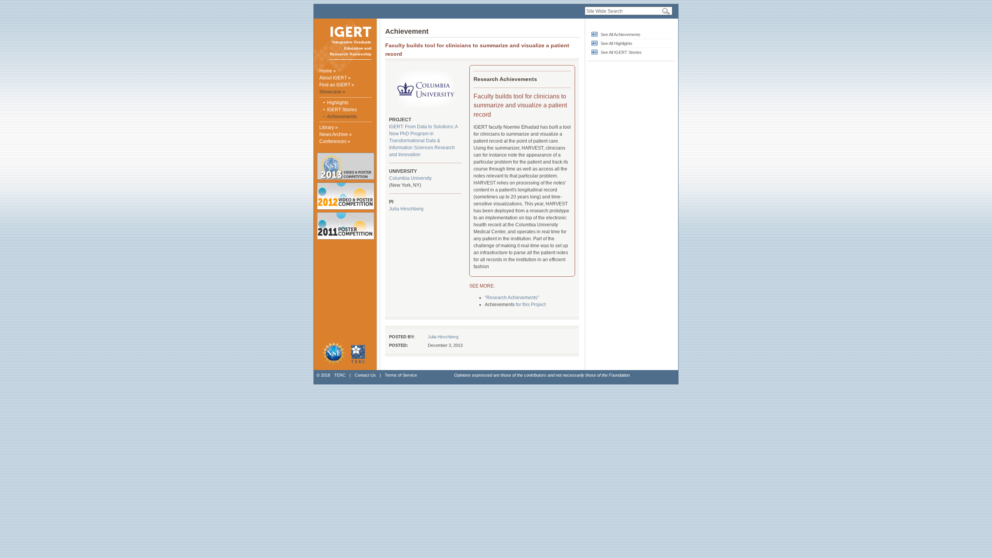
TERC (340, 375)
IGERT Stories (342, 109)
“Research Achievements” (512, 297)
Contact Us (365, 375)
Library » (328, 127)
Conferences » (334, 141)
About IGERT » (335, 78)
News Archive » (335, 134)
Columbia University (410, 178)
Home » (327, 71)
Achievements (342, 116)
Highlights (337, 102)
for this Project (531, 304)
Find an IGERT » (336, 85)
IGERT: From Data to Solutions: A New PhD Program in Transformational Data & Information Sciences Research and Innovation (423, 140)
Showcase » (332, 92)
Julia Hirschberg (406, 209)
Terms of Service (401, 375)
